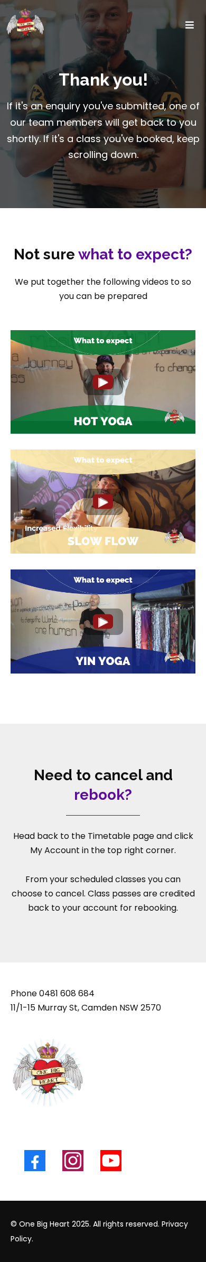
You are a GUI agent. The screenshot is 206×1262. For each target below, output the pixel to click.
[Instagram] (73, 1161)
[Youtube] (111, 1161)
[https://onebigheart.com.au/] (25, 25)
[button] (188, 25)
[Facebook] (35, 1161)
